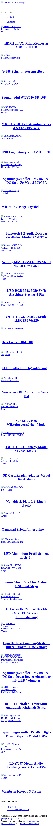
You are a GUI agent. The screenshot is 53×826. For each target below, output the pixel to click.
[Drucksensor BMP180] (12, 328)
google (4, 818)
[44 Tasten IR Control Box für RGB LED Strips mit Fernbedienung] (12, 599)
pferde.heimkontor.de (29, 823)
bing (10, 818)
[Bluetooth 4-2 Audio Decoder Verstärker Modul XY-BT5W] (12, 221)
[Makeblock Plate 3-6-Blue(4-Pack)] (12, 490)
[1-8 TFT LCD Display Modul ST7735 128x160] (12, 435)
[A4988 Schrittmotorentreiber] (12, 58)
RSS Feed (11, 807)
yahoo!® (21, 818)
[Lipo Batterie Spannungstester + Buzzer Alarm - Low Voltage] (12, 631)
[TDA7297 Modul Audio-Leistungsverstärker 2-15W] (12, 752)
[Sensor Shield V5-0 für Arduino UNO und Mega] (12, 570)
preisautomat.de (8, 823)
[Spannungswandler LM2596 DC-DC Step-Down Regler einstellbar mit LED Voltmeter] (12, 662)
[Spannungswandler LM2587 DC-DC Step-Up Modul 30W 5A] (12, 167)
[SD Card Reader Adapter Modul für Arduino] (12, 463)
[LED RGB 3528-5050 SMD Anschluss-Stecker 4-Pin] (12, 279)
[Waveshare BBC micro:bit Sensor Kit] (12, 380)
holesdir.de (33, 821)
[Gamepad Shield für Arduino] (12, 516)
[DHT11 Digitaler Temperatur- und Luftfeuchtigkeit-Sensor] (12, 692)
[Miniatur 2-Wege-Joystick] (12, 193)
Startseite (11, 17)
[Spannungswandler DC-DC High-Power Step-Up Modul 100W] (12, 720)
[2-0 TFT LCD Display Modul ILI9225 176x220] (12, 305)
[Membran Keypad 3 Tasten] (12, 778)
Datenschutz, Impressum (18, 809)
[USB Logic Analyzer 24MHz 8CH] (12, 138)
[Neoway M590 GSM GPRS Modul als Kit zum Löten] (12, 250)
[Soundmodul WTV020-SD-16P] (12, 84)
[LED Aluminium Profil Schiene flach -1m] (12, 542)
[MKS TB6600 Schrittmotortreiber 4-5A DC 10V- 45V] (12, 112)
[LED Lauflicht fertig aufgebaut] (12, 354)
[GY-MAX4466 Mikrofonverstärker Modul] (12, 409)
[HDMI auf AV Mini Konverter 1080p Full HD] (12, 31)
